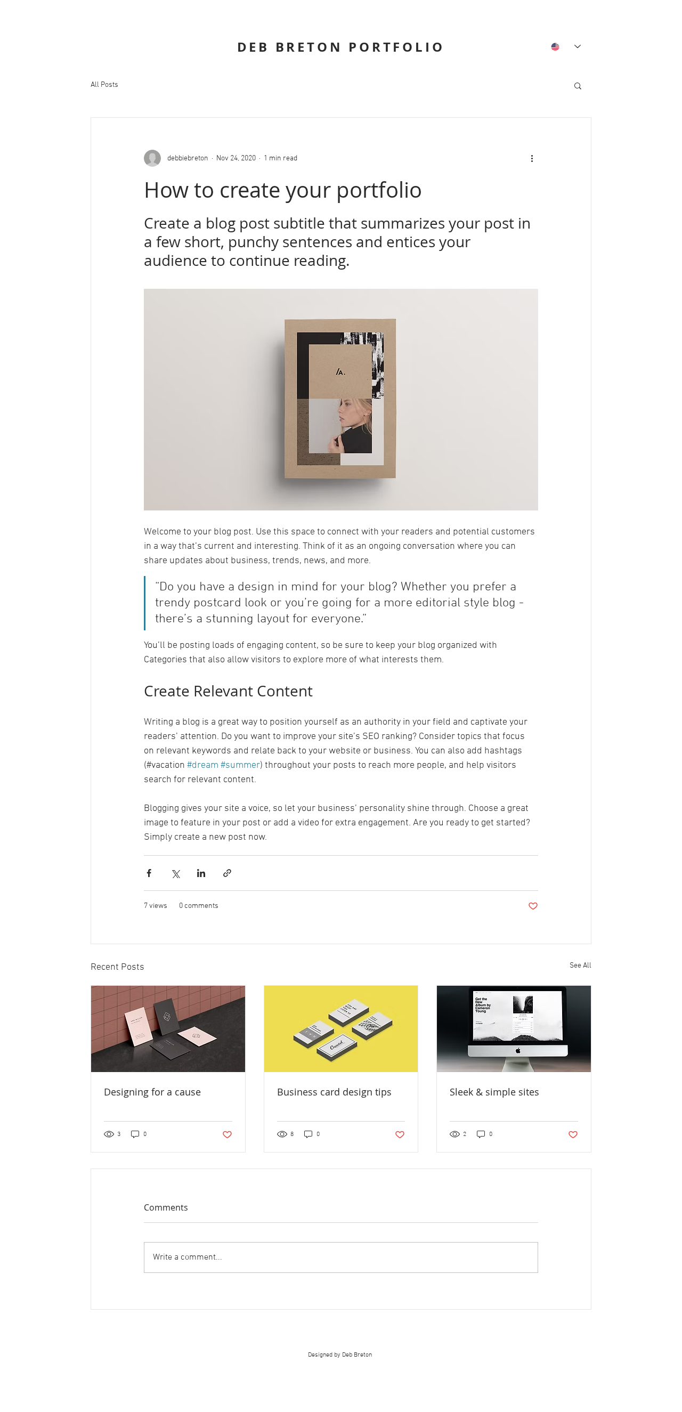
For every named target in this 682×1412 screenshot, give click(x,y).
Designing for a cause (152, 1091)
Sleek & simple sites (494, 1091)
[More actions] (531, 158)
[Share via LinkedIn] (201, 873)
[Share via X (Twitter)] (175, 873)
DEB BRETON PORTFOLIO (341, 47)
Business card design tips (334, 1091)
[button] (578, 85)
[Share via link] (227, 873)
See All (580, 965)
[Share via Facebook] (149, 873)
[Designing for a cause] (168, 1029)
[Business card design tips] (341, 1029)
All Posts (104, 85)
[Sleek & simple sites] (514, 1029)
